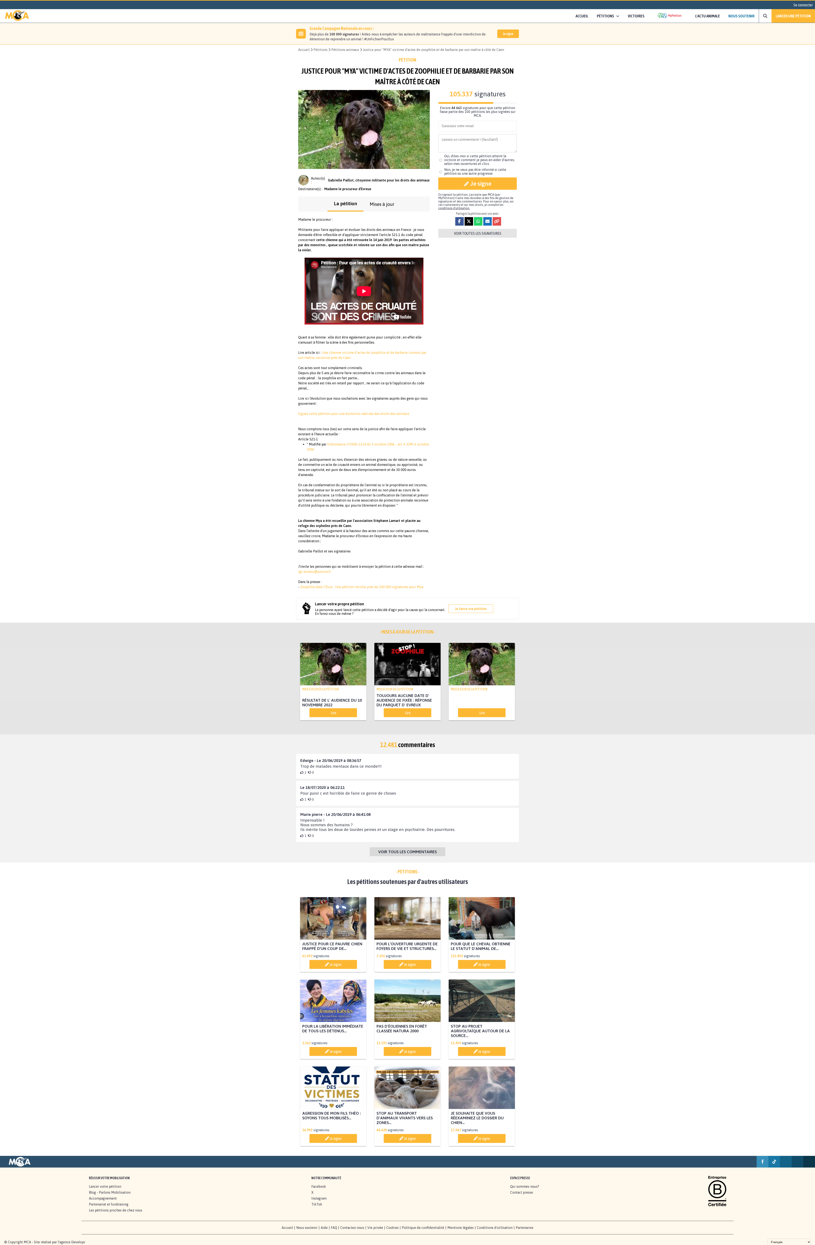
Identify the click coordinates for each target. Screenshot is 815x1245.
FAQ (334, 1228)
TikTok (316, 1204)
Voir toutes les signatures (477, 233)
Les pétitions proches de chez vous (115, 1210)
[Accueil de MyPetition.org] (17, 16)
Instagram (319, 1198)
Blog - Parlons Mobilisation (110, 1192)
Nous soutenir (741, 16)
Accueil (582, 16)
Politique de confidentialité (423, 1228)
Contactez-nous (352, 1228)
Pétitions (320, 50)
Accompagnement (103, 1198)
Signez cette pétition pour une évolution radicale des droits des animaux (353, 414)
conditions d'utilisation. (454, 208)
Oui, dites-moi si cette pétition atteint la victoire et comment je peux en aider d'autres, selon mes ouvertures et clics (479, 160)
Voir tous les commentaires (407, 851)
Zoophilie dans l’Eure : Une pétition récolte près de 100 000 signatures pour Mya (361, 587)
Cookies (392, 1228)
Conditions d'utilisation (495, 1228)
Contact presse (521, 1192)
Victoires (636, 16)
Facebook (318, 1186)
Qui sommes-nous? (524, 1186)
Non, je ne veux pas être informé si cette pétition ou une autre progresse (475, 171)
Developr (78, 1242)
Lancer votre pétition (105, 1186)
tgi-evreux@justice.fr (314, 571)
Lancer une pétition (793, 16)
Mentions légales (460, 1228)
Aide (324, 1228)
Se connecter (803, 5)
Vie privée (375, 1228)
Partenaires (524, 1228)
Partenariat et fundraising (108, 1204)
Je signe (508, 34)
